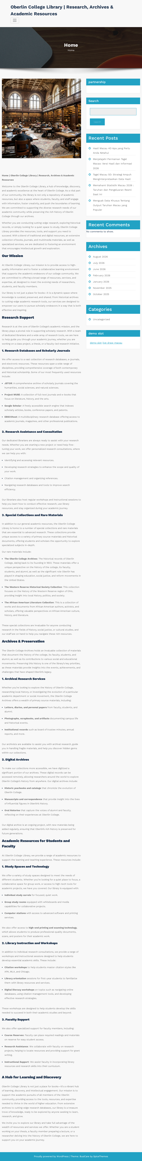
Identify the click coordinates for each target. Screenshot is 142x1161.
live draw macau (112, 342)
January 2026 (101, 281)
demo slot (96, 342)
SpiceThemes (100, 1156)
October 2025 (101, 294)
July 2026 (99, 263)
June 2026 (99, 269)
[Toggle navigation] (15, 20)
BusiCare (85, 1156)
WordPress (63, 1156)
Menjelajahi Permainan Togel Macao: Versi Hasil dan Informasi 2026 (112, 164)
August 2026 (100, 256)
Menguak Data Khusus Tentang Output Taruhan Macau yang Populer (111, 205)
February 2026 (101, 275)
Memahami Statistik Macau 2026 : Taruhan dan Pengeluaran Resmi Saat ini (113, 190)
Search (93, 101)
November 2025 (102, 288)
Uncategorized (101, 319)
